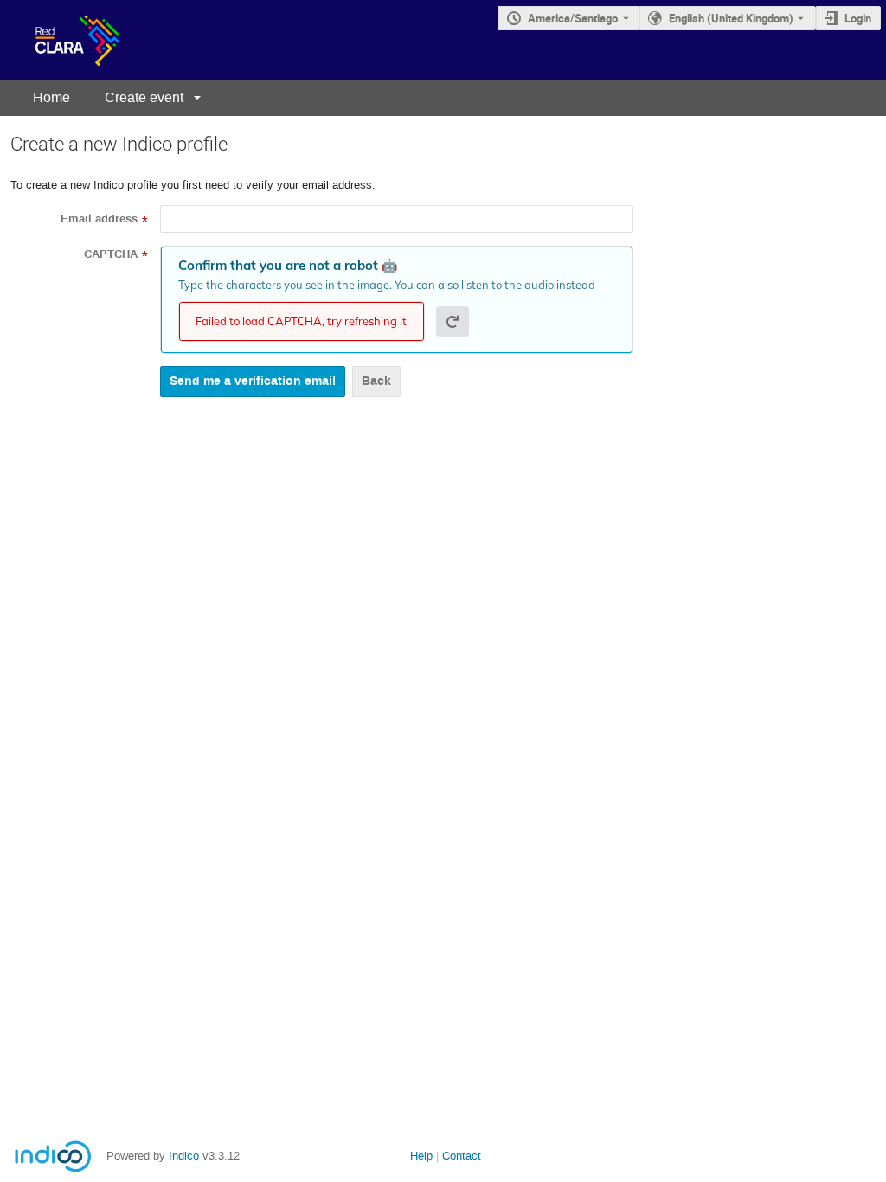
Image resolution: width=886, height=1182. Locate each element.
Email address (99, 219)
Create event (144, 97)
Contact (461, 1155)
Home (51, 97)
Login (857, 18)
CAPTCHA (111, 254)
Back (376, 381)
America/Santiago (573, 18)
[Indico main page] (60, 40)
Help (421, 1155)
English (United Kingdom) (731, 18)
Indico (184, 1155)
